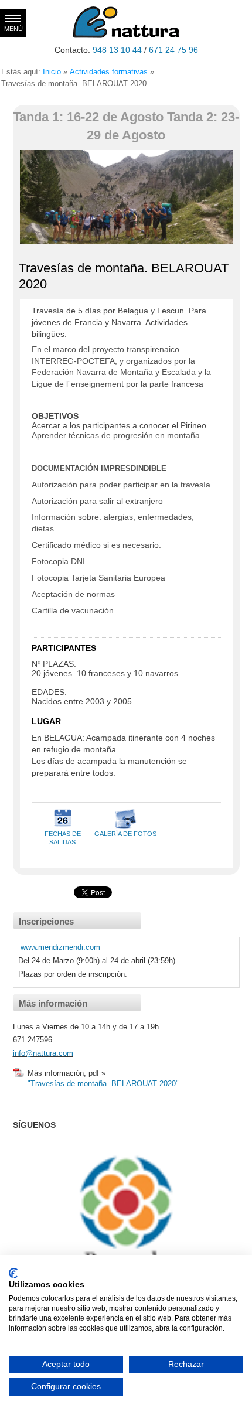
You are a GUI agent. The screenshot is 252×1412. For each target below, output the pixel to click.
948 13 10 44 (117, 50)
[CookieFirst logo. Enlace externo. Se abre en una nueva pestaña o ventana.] (13, 1273)
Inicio (52, 71)
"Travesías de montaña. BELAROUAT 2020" (103, 1083)
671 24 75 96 (173, 50)
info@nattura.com (43, 1053)
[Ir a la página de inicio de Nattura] (126, 36)
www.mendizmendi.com (60, 947)
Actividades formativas (109, 71)
